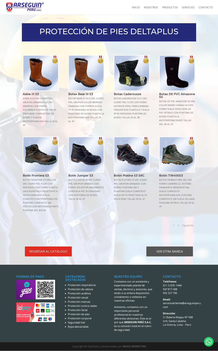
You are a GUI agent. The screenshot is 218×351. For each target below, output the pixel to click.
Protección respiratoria (82, 285)
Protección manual (79, 301)
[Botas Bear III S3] (86, 90)
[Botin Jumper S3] (86, 171)
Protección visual (78, 297)
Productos (170, 7)
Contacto (206, 7)
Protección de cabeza (80, 289)
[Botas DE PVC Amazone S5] (177, 90)
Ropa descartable (78, 326)
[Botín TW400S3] (177, 171)
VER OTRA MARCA (169, 251)
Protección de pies (79, 314)
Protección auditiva (79, 293)
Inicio (136, 7)
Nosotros (151, 7)
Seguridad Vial (76, 322)
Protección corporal (79, 318)
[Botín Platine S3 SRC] (132, 171)
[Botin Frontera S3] (41, 171)
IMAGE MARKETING (134, 346)
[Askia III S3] (41, 90)
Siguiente (188, 225)
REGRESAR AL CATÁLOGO (48, 251)
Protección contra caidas (82, 306)
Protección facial (77, 310)
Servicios (188, 7)
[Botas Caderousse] (132, 90)
